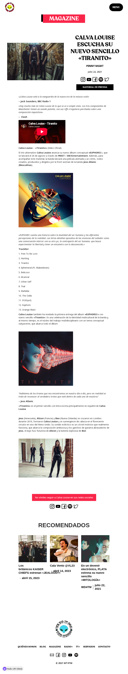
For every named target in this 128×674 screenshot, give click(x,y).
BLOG (43, 646)
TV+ (78, 646)
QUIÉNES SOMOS (27, 646)
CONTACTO (104, 646)
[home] (9, 7)
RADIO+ (68, 646)
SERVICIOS (89, 646)
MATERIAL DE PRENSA (95, 87)
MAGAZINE (55, 646)
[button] (116, 7)
